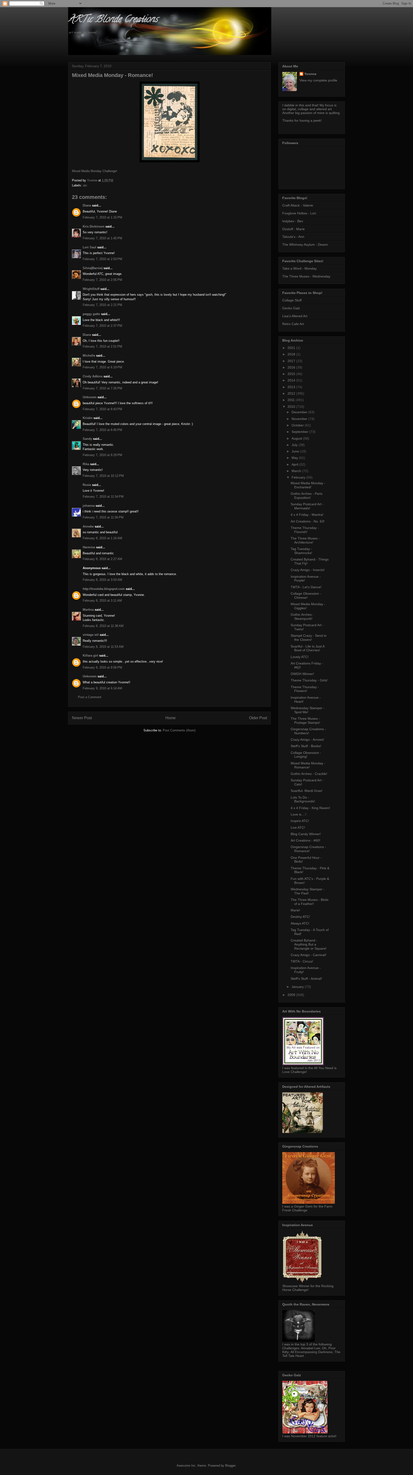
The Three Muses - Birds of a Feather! (309, 902)
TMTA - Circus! (302, 961)
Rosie (87, 485)
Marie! (295, 910)
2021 (292, 348)
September (300, 432)
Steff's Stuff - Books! (306, 746)
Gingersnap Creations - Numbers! (308, 731)
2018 (292, 354)
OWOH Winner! (302, 674)
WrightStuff (91, 289)
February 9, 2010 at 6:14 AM (102, 688)
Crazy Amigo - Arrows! (307, 739)
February (299, 477)
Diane (87, 205)
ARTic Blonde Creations (113, 19)
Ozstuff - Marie (293, 229)
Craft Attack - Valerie (297, 205)
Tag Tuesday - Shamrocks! (301, 551)
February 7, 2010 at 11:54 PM (103, 496)
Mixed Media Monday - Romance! (308, 765)
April (295, 464)
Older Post (258, 718)
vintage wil (91, 635)
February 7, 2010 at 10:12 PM (103, 476)
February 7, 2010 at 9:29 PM (102, 455)
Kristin (87, 418)
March (297, 471)
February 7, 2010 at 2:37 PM (102, 325)
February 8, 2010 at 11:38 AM (103, 626)
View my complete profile (318, 80)
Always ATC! (300, 923)
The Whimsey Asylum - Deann (305, 244)
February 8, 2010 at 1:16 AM (102, 538)
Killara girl (90, 655)
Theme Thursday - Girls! (309, 680)
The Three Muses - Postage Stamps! (305, 720)
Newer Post (82, 718)
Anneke (88, 526)
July (295, 445)
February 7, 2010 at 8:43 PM (102, 409)
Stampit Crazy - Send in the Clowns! (308, 638)
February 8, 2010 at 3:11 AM (102, 600)
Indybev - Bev (292, 221)
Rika (86, 464)
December (300, 412)
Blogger (230, 1465)
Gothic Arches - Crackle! (309, 774)
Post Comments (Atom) (179, 730)
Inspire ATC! (300, 821)
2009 (292, 995)
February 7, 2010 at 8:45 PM (102, 430)
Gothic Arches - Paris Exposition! (306, 496)
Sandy (87, 439)
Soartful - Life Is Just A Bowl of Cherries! (307, 648)
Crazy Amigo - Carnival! (308, 955)
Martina (88, 609)
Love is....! (298, 814)
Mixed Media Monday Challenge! (94, 171)
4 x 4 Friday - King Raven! (310, 808)
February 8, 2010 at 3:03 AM (102, 580)
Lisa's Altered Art (294, 316)
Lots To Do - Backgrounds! (303, 799)
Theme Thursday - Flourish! (305, 530)
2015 (292, 374)
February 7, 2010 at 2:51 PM (102, 346)
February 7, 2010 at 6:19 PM (102, 367)
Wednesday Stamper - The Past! (308, 891)
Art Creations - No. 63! (308, 521)
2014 (292, 380)
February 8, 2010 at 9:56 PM (102, 667)
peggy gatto (91, 314)
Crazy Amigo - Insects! (308, 570)
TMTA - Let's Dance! (306, 587)
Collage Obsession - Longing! (306, 755)
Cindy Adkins (93, 376)
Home (170, 718)
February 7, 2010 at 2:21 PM (102, 305)
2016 (292, 367)
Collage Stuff (292, 300)
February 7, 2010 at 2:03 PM (102, 259)
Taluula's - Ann (293, 237)
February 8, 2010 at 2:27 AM (102, 559)
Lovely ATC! (300, 657)
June (296, 451)
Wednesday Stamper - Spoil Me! (308, 710)
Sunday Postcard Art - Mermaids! (307, 506)
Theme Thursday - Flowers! (305, 689)
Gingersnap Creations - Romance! (308, 849)
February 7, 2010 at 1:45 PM (102, 238)
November (300, 419)
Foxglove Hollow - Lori (299, 213)
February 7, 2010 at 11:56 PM (103, 517)
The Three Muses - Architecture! (305, 540)
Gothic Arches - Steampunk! (302, 616)
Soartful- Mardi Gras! (306, 791)
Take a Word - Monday (299, 268)
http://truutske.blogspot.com (104, 589)
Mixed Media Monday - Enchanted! (308, 485)
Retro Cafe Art (293, 324)
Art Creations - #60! (305, 840)
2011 (292, 400)
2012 (292, 393)
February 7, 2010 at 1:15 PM (102, 217)
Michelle (89, 355)
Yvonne (310, 74)
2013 (292, 387)
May (295, 458)
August (297, 438)
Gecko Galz (291, 308)
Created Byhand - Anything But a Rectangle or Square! (308, 944)
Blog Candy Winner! (306, 834)
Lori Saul (89, 247)
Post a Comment (89, 697)
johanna (89, 505)
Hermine (89, 547)
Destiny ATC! (300, 917)
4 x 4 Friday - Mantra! (307, 515)
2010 (292, 406)
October (298, 425)
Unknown (90, 397)
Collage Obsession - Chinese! (306, 595)
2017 (292, 361)
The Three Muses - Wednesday (306, 276)
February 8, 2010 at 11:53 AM (103, 646)
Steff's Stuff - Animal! (306, 978)
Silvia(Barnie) (93, 268)
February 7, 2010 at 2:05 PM (102, 280)
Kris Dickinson (93, 226)
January (298, 987)
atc (85, 185)
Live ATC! (298, 827)
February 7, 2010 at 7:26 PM (102, 388)
